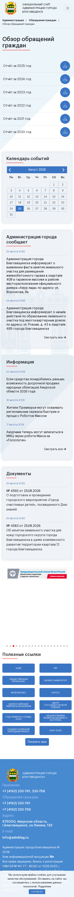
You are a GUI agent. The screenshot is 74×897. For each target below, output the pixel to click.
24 (11, 208)
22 (53, 202)
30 (62, 208)
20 (36, 202)
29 (53, 208)
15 (53, 196)
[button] (7, 646)
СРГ (55, 668)
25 (19, 208)
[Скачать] (65, 66)
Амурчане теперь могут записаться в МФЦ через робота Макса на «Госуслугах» (34, 436)
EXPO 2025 (56, 730)
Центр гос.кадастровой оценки (55, 705)
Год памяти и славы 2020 (18, 718)
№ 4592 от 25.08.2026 (23, 491)
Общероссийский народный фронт (18, 730)
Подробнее (44, 886)
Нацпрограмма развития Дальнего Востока (55, 718)
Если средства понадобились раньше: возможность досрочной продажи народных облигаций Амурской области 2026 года (35, 385)
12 (28, 196)
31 (11, 214)
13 (36, 196)
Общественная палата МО (18, 680)
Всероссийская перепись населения (18, 705)
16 (62, 196)
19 (28, 202)
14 (45, 196)
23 (62, 202)
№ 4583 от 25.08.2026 (23, 525)
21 (45, 202)
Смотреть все (54, 337)
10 (11, 196)
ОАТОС (55, 693)
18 (19, 202)
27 (36, 208)
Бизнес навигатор (55, 680)
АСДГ (19, 668)
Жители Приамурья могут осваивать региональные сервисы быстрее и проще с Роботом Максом (34, 412)
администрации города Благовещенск (39, 8)
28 (45, 208)
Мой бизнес (18, 693)
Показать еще (37, 741)
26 (28, 208)
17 (11, 202)
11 (19, 196)
